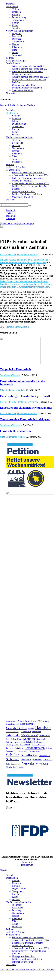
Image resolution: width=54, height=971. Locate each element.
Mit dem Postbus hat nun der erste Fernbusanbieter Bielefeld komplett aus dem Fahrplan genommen (24, 261)
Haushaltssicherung (12, 732)
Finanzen (16, 12)
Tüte (8, 764)
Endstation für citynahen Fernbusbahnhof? (27, 407)
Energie (15, 22)
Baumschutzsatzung (26, 721)
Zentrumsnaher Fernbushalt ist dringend (25, 419)
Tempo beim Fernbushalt (15, 369)
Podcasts (10, 58)
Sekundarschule (44, 756)
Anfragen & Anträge (16, 60)
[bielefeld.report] (17, 223)
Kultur (15, 25)
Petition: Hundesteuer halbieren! (27, 87)
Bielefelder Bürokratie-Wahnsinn (27, 71)
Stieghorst (16, 33)
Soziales (16, 28)
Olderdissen (25, 744)
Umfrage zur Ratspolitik (23, 85)
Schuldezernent (35, 751)
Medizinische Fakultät (24, 742)
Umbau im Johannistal (22, 74)
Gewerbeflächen (16, 728)
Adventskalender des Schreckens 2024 (30, 68)
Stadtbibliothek (26, 759)
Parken (9, 748)
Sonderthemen (13, 63)
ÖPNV (21, 767)
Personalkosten (35, 748)
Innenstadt (36, 732)
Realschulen (23, 751)
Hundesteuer (26, 732)
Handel (31, 728)
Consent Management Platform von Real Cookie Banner (27, 969)
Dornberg (16, 39)
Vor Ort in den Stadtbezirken (19, 30)
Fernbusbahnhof (13, 327)
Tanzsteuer (47, 759)
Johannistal (44, 735)
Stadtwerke (37, 759)
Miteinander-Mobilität (22, 90)
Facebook (4, 105)
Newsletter (11, 93)
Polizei (49, 748)
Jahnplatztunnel (29, 735)
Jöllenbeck (17, 47)
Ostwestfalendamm (38, 745)
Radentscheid (11, 751)
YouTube (31, 105)
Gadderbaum (18, 41)
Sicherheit (12, 759)
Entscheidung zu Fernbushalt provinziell (25, 396)
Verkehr (16, 9)
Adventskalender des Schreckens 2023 (30, 77)
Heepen (15, 44)
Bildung (16, 14)
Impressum (27, 862)
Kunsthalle (41, 739)
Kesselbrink (11, 739)
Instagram (22, 105)
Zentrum (25, 327)
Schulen (13, 754)
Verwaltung (42, 763)
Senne (15, 52)
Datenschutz (27, 865)
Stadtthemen (12, 6)
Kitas (19, 739)
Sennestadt (17, 55)
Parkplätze (19, 748)
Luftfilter (9, 742)
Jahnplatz (13, 735)
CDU (40, 721)
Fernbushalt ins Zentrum (15, 431)
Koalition (29, 738)
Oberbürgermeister (12, 745)
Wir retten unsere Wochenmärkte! (28, 66)
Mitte (14, 49)
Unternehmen (16, 764)
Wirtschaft (11, 767)
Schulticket (29, 755)
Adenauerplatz (11, 721)
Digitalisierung (19, 17)
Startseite (10, 3)
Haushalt (43, 727)
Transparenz (18, 20)
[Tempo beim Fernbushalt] (20, 363)
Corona (46, 721)
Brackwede (17, 36)
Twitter (13, 105)
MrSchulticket (40, 742)
